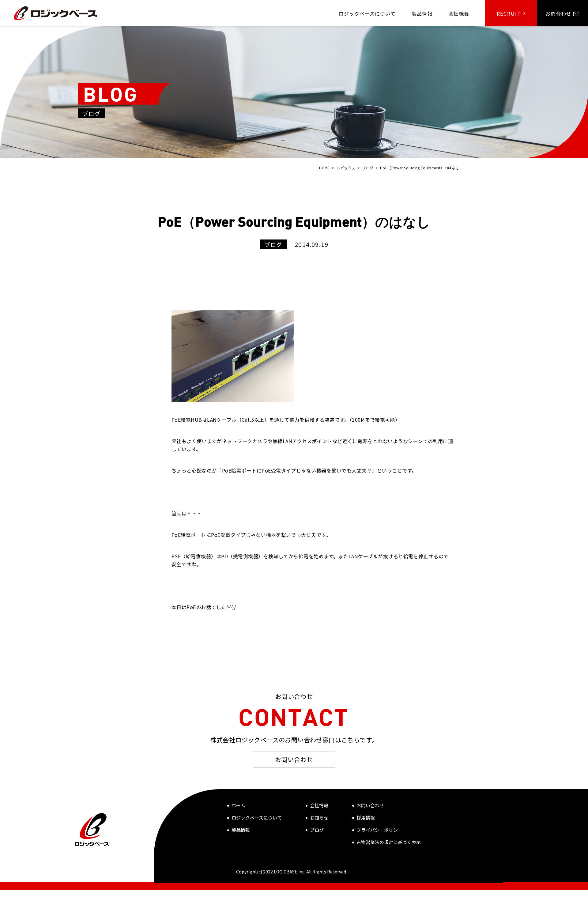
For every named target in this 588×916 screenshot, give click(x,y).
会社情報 (319, 805)
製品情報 (241, 830)
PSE (176, 556)
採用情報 (365, 817)
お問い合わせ (294, 759)
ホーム (238, 805)
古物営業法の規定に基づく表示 (388, 842)
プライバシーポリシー (379, 830)
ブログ (317, 830)
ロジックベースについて (257, 817)
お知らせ (319, 817)
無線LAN (282, 441)
